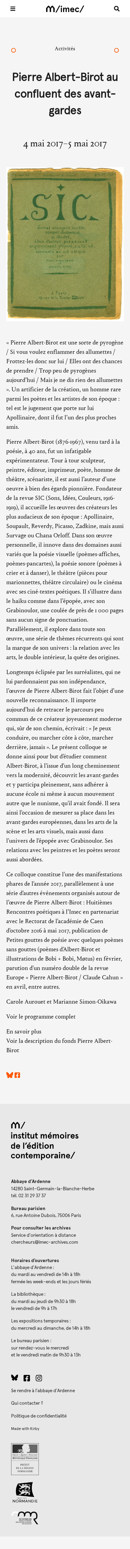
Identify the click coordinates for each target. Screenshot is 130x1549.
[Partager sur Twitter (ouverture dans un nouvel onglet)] (9, 1076)
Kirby (34, 1429)
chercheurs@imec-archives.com (44, 1242)
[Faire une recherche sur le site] (117, 8)
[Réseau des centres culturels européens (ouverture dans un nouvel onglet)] (65, 1517)
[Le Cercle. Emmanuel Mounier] (13, 51)
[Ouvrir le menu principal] (13, 8)
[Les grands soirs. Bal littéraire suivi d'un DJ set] (116, 51)
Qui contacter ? (27, 1403)
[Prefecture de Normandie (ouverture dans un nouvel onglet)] (65, 1459)
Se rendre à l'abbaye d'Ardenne (43, 1390)
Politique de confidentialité (39, 1416)
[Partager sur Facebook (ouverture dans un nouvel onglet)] (17, 1076)
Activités (65, 48)
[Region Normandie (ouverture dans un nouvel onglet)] (65, 1492)
